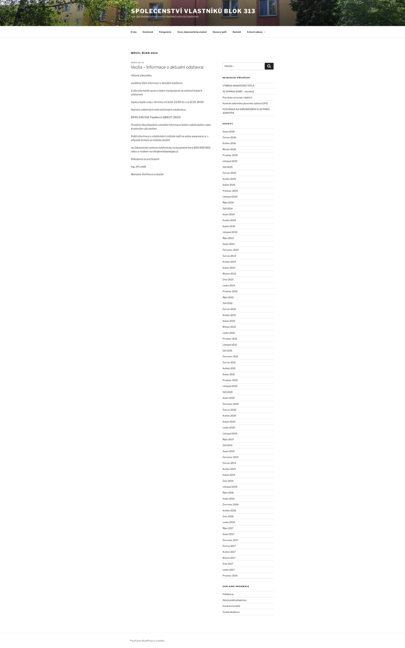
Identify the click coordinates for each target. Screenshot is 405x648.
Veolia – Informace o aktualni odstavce (167, 67)
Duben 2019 (229, 474)
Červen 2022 (229, 309)
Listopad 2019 (230, 433)
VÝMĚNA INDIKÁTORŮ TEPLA (238, 85)
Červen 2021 (229, 362)
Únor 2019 (228, 481)
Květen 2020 (229, 415)
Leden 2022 (229, 332)
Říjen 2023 (228, 238)
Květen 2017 (229, 551)
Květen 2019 (229, 469)
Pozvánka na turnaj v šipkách (237, 97)
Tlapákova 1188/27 (161, 117)
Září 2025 (228, 167)
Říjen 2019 (228, 439)
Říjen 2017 (228, 528)
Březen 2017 (229, 557)
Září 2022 (227, 303)
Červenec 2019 (230, 457)
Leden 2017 (229, 569)
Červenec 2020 (231, 404)
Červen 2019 (229, 463)
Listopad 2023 (230, 232)
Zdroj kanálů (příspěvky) (234, 600)
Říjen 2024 (228, 202)
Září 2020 (228, 392)
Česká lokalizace (231, 612)
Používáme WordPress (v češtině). (147, 640)
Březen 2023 (229, 273)
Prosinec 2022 (230, 291)
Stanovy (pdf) (220, 32)
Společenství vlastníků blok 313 (193, 11)
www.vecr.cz (199, 136)
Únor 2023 (228, 279)
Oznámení (148, 32)
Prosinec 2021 (230, 338)
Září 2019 (227, 445)
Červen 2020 (229, 409)
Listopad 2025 (230, 161)
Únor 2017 (228, 563)
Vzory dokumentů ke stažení (192, 32)
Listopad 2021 (230, 344)
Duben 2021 (229, 374)
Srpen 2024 (229, 214)
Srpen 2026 (229, 131)
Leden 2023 (229, 285)
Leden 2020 (229, 427)
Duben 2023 (229, 267)
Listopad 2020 (230, 386)
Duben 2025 (229, 184)
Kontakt (237, 32)
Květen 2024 (229, 220)
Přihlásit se (228, 594)
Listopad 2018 (230, 486)
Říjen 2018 (228, 492)
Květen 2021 (229, 368)
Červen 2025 (229, 173)
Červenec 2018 (230, 504)
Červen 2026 (229, 137)
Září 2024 (228, 208)
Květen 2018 (229, 510)
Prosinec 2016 (230, 575)
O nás (134, 32)
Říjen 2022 (228, 297)
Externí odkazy (255, 32)
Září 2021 (227, 350)
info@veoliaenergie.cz (165, 151)
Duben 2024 (229, 226)
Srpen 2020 (229, 398)
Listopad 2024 (230, 196)
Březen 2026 (229, 149)
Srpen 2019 (228, 451)
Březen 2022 (229, 326)
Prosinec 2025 (230, 155)
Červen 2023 (229, 255)
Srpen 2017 (228, 534)
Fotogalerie (165, 32)
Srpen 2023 (229, 244)
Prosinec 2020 (230, 380)
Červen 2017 (229, 546)
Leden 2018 (229, 522)
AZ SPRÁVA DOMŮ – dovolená (238, 91)
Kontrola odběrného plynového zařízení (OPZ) (245, 103)
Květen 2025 (229, 179)
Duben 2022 (229, 321)
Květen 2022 (229, 315)
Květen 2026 (229, 143)
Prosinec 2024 (230, 190)
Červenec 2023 (231, 249)
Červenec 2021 (230, 356)
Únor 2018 (228, 516)
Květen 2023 (229, 261)
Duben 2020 (229, 421)
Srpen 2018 (228, 498)
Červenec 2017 (230, 540)
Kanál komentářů (231, 606)
